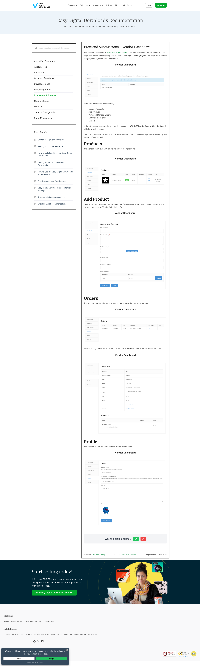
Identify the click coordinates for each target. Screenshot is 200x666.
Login (149, 5)
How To (38, 106)
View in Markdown (129, 555)
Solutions (84, 5)
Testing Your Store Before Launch (52, 146)
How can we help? (99, 555)
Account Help (40, 67)
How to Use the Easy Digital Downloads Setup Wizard (55, 173)
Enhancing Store (42, 89)
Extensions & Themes (45, 95)
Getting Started (41, 101)
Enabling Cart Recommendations (52, 204)
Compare (97, 5)
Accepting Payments (44, 61)
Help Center (127, 5)
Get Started (161, 5)
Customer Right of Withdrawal (51, 140)
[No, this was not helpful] (143, 539)
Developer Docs (42, 84)
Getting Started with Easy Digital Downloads (52, 163)
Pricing (109, 5)
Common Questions (44, 78)
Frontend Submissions (117, 52)
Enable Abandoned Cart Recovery (52, 181)
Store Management (43, 118)
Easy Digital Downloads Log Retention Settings (54, 189)
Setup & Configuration (45, 112)
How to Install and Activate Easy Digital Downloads (55, 154)
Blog (117, 5)
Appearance (40, 72)
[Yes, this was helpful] (136, 539)
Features (71, 5)
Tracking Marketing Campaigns (51, 197)
